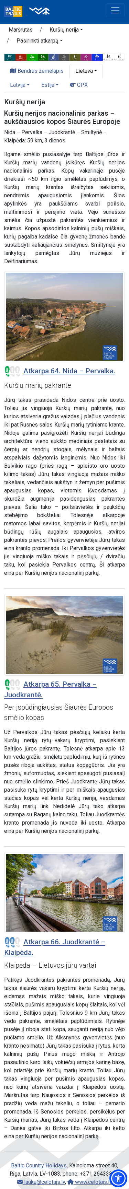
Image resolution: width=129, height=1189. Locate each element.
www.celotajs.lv (93, 1182)
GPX (82, 85)
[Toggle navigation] (115, 10)
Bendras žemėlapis (40, 71)
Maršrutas (21, 29)
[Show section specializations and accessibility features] (64, 57)
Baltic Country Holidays (39, 1165)
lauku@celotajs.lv (44, 1182)
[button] (66, 30)
